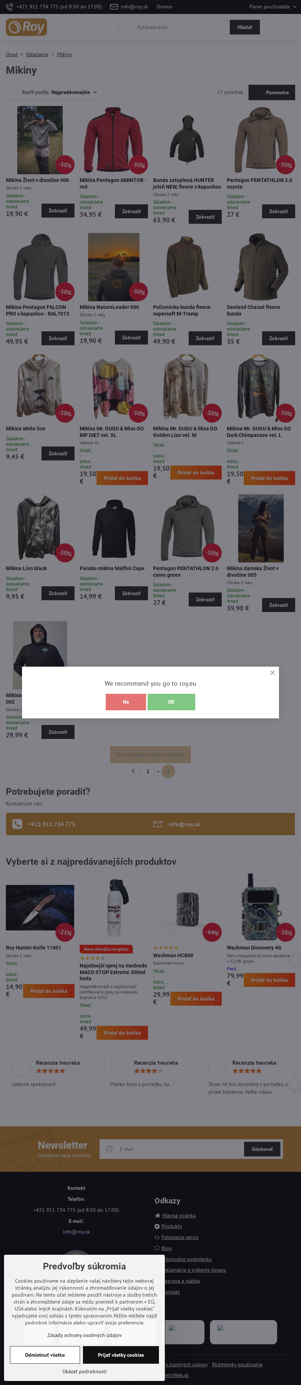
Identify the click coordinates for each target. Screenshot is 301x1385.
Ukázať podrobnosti (84, 1371)
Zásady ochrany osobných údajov (84, 1335)
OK (171, 702)
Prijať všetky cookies (121, 1355)
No (126, 702)
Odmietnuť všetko (45, 1355)
